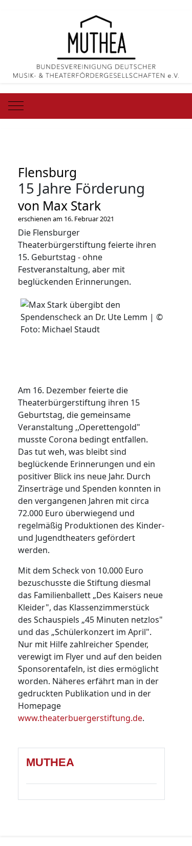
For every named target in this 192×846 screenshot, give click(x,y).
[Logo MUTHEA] (96, 45)
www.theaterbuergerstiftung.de (80, 718)
